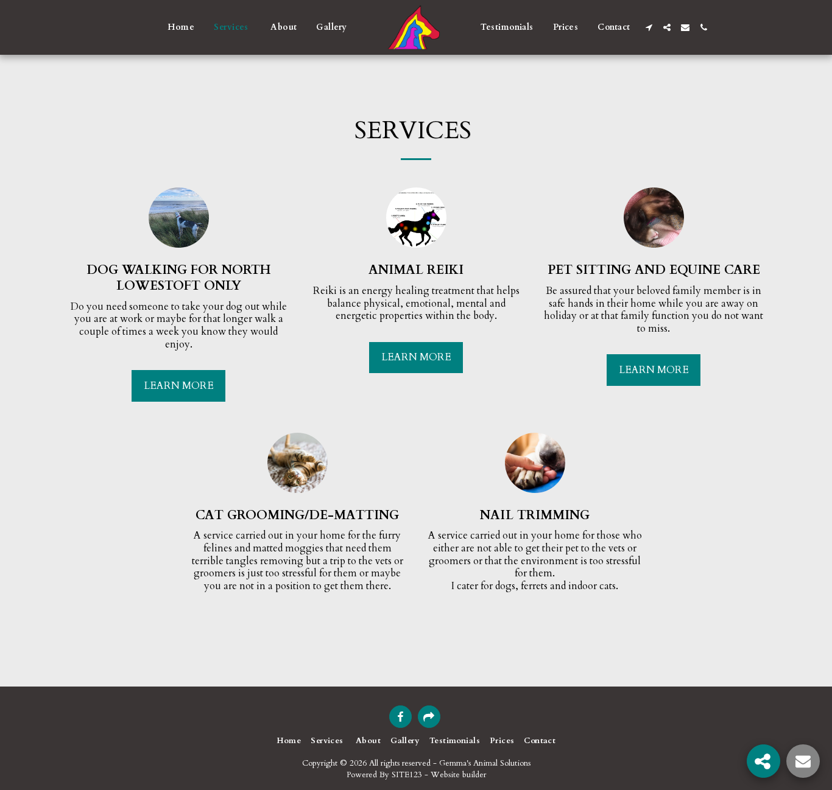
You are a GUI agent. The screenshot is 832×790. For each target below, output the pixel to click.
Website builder (458, 774)
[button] (648, 27)
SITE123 (407, 774)
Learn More (179, 386)
